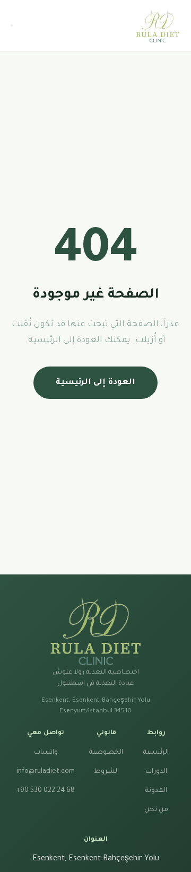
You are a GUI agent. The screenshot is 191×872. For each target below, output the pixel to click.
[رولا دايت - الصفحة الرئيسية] (157, 25)
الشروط (106, 771)
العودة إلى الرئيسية (95, 382)
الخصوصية (106, 752)
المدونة (156, 791)
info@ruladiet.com (45, 771)
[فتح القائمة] (12, 25)
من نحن (156, 810)
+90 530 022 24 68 (45, 791)
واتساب (46, 752)
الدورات (156, 771)
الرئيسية (156, 752)
